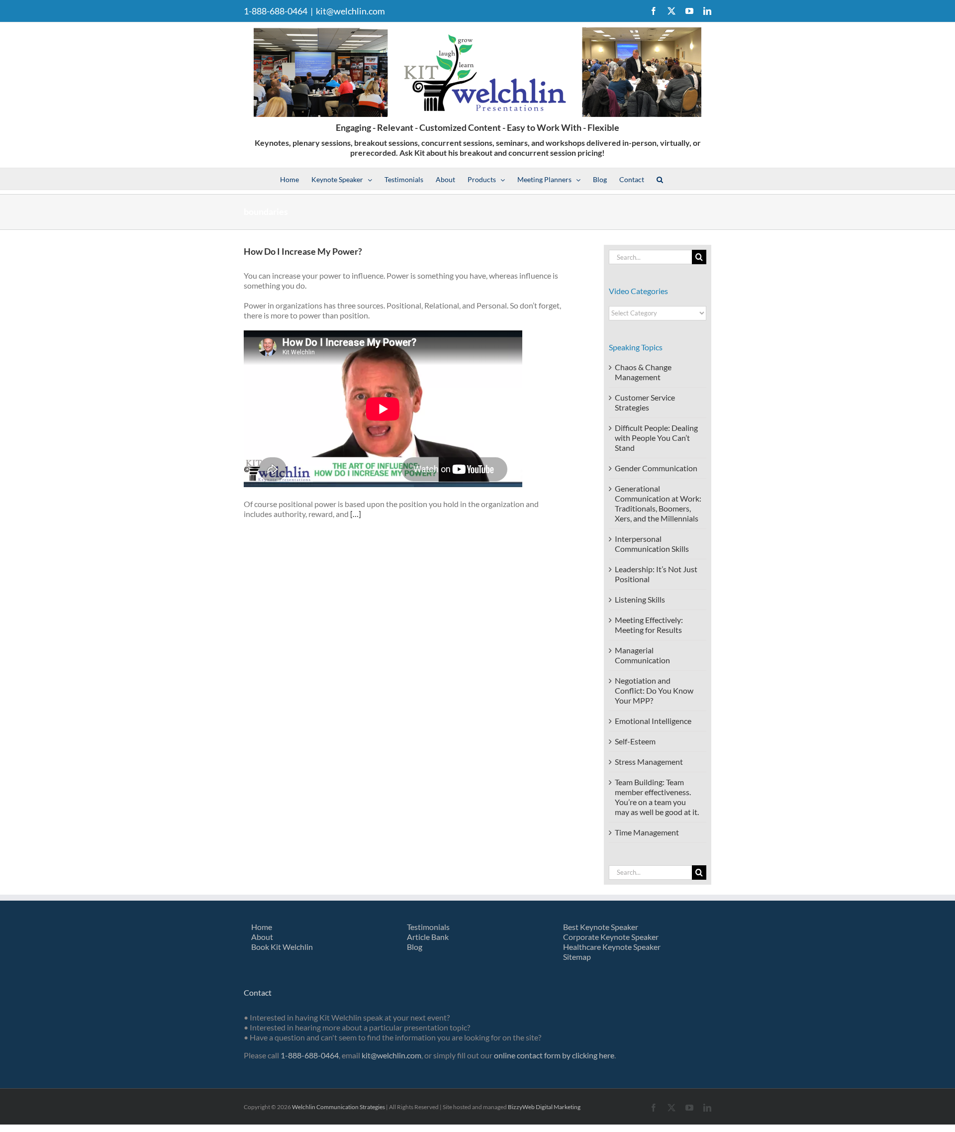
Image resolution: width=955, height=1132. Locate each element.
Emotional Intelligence (653, 720)
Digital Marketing (558, 1107)
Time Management (647, 832)
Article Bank (428, 936)
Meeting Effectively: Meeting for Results (649, 624)
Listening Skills (640, 599)
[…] (355, 513)
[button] (660, 179)
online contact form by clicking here (554, 1055)
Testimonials (428, 926)
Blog (414, 946)
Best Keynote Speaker (600, 926)
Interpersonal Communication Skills (652, 543)
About (262, 936)
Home (261, 926)
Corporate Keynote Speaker (611, 936)
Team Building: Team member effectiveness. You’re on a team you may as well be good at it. (657, 797)
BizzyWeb (521, 1107)
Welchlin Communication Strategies (338, 1107)
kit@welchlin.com (350, 10)
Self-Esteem (635, 741)
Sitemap (577, 956)
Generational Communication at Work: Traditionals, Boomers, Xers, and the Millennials (658, 503)
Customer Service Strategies (645, 402)
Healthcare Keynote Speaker (612, 946)
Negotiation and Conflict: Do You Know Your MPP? (654, 690)
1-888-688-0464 (310, 1055)
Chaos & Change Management (643, 372)
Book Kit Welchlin (282, 946)
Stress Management (649, 761)
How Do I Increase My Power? (303, 251)
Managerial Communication (642, 655)
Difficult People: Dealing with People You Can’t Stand (656, 437)
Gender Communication (656, 468)
